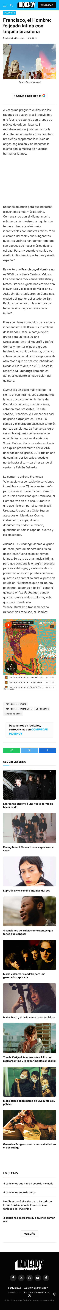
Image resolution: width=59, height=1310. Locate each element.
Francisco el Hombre (15, 704)
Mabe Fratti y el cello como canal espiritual (29, 1017)
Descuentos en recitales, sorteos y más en (28, 729)
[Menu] (5, 5)
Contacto (14, 1292)
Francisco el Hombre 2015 (18, 708)
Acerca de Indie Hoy (36, 1288)
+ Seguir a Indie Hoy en (28, 95)
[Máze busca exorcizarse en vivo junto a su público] (29, 1081)
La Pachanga (42, 708)
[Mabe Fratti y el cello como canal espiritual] (29, 998)
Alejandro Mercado (14, 38)
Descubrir (9, 13)
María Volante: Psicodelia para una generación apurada (24, 975)
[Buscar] (11, 5)
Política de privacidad (37, 1292)
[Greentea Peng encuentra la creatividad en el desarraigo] (29, 1125)
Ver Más (29, 1233)
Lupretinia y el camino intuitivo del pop (26, 890)
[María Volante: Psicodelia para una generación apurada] (29, 955)
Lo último (10, 1173)
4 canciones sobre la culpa (19, 1192)
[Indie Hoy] (26, 5)
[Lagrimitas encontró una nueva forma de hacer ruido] (29, 784)
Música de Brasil (13, 713)
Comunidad (47, 5)
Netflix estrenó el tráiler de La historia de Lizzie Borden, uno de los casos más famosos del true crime (27, 1205)
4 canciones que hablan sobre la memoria (28, 1183)
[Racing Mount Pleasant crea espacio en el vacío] (29, 828)
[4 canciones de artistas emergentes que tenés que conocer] (29, 911)
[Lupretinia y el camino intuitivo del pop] (29, 871)
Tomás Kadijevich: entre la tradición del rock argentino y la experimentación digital (29, 1059)
